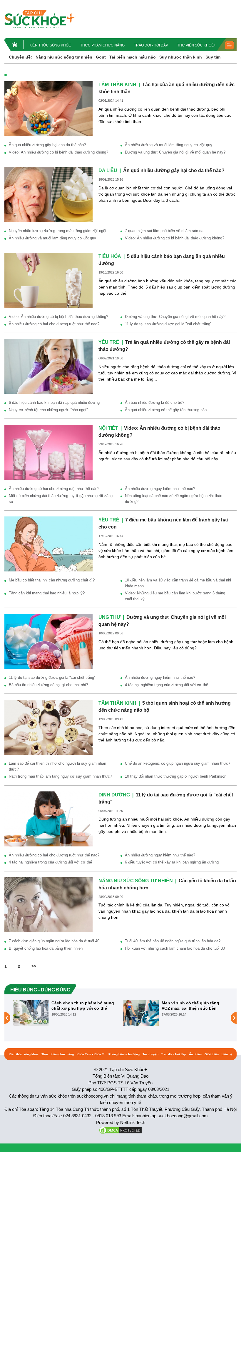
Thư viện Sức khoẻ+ (196, 45)
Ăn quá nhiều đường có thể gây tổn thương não (166, 410)
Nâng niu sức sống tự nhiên (64, 57)
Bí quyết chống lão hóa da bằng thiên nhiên (46, 948)
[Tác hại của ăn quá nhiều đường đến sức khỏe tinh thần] (48, 108)
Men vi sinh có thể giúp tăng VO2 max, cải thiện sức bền (119, 1006)
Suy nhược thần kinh (180, 57)
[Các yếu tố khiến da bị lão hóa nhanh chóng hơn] (48, 904)
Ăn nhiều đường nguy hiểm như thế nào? (160, 488)
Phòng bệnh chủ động (124, 1054)
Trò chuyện (150, 1054)
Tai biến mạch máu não (132, 57)
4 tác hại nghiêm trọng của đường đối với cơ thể (166, 685)
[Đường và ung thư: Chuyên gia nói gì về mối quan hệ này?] (48, 641)
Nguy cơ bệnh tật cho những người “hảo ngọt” (48, 410)
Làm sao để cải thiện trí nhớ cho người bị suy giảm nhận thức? (57, 766)
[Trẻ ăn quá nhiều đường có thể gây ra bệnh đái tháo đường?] (48, 366)
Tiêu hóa (109, 256)
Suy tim (212, 57)
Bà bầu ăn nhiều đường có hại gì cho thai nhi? (48, 685)
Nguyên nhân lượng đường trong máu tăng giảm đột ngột (57, 231)
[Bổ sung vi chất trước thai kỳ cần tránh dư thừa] (180, 1018)
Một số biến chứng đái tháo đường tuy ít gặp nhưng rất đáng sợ (61, 499)
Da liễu (107, 170)
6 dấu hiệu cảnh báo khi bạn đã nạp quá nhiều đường (54, 402)
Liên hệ (227, 1054)
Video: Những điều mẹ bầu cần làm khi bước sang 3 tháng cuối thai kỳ (175, 596)
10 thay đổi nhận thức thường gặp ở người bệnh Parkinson (175, 776)
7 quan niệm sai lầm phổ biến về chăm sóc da (164, 231)
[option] (104, 1013)
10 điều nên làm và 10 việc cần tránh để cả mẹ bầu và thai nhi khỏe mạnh (178, 583)
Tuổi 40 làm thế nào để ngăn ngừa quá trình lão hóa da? (172, 941)
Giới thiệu (212, 1054)
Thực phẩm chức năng (102, 45)
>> (33, 966)
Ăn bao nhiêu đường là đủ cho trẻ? (154, 402)
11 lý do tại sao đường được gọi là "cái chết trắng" (168, 324)
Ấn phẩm (195, 1054)
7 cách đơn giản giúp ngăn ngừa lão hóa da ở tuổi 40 (54, 941)
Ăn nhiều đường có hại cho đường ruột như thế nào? (54, 324)
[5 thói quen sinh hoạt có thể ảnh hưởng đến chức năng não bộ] (48, 727)
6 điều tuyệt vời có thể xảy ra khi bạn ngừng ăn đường (172, 862)
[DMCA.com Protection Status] (120, 1129)
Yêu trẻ (108, 342)
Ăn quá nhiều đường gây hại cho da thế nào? (47, 145)
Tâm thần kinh (117, 84)
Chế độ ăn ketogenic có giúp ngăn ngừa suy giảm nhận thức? (177, 763)
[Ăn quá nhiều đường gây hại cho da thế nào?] (48, 194)
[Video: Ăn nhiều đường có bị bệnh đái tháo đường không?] (48, 452)
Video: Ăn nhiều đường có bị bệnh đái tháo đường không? (58, 152)
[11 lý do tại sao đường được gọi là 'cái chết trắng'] (48, 818)
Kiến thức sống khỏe (50, 45)
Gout (101, 57)
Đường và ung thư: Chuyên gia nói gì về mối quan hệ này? (175, 152)
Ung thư (109, 617)
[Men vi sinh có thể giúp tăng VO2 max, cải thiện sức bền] (70, 1013)
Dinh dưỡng (114, 794)
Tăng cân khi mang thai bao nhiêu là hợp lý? (47, 593)
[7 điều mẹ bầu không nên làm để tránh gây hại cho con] (48, 543)
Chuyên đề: (20, 57)
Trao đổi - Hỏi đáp (151, 45)
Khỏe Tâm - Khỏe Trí (91, 1054)
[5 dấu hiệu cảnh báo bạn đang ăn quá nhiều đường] (48, 280)
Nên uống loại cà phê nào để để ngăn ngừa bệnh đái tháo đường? (173, 499)
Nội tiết (108, 428)
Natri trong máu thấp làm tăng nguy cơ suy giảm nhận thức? (60, 776)
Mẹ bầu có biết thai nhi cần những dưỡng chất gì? (52, 580)
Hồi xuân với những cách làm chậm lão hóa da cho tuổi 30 (175, 948)
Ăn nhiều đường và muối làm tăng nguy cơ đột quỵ (168, 145)
